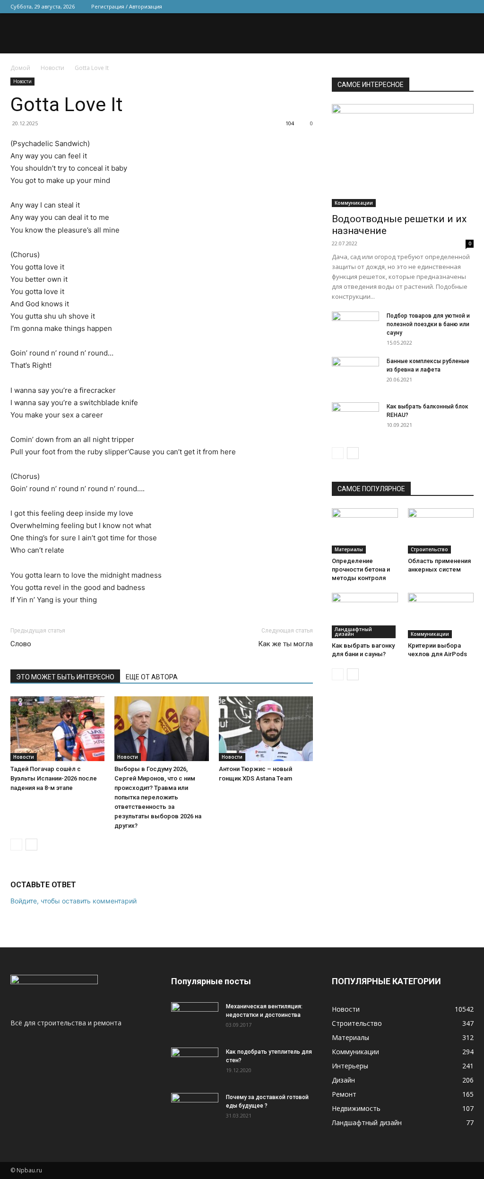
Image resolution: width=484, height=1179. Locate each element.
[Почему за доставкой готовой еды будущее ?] (194, 1109)
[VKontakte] (451, 6)
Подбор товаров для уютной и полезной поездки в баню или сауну (428, 324)
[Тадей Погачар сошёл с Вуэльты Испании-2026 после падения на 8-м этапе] (57, 728)
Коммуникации (354, 202)
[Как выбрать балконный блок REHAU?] (355, 418)
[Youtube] (466, 6)
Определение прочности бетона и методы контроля (361, 569)
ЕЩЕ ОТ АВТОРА (152, 677)
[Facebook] (404, 6)
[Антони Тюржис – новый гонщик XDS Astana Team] (266, 728)
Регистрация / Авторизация (126, 6)
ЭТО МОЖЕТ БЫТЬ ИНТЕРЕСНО (65, 677)
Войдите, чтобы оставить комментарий (73, 901)
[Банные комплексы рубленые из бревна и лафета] (355, 373)
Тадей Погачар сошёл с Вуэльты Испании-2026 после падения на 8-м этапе (53, 778)
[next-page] (31, 844)
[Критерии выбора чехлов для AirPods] (441, 615)
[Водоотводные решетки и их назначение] (403, 155)
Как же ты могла (285, 644)
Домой (20, 68)
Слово (20, 644)
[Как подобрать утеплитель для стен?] (194, 1064)
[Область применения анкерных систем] (441, 531)
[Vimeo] (435, 6)
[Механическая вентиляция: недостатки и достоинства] (194, 1017)
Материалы (349, 549)
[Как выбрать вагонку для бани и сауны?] (365, 615)
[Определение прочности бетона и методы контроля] (365, 531)
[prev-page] (16, 844)
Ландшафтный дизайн (353, 631)
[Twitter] (420, 6)
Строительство (429, 549)
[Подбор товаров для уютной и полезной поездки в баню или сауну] (355, 328)
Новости (52, 68)
